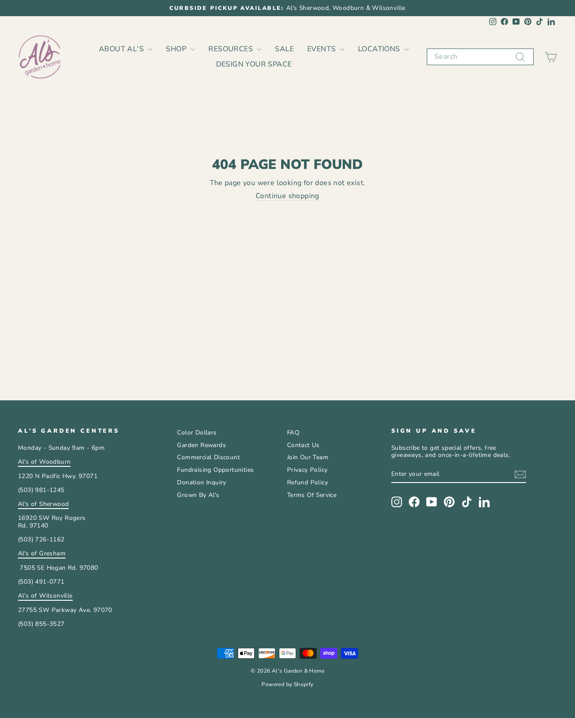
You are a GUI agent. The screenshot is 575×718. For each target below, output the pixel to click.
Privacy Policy (307, 469)
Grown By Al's (198, 495)
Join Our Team (307, 457)
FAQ (293, 432)
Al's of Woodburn (44, 461)
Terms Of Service (311, 495)
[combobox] (480, 57)
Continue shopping (287, 196)
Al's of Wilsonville (45, 595)
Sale (284, 49)
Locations (380, 49)
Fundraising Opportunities (215, 469)
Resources (231, 49)
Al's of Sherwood (43, 504)
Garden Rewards (201, 445)
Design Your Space (254, 64)
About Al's (122, 49)
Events (322, 49)
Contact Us (303, 445)
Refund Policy (307, 482)
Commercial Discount (208, 457)
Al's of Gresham (42, 553)
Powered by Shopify (287, 684)
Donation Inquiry (201, 482)
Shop (177, 49)
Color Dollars (197, 432)
